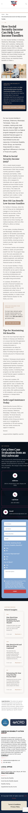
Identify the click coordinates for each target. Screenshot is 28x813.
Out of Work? (8, 562)
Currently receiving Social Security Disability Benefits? (13, 544)
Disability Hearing (5, 783)
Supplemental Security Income (9, 786)
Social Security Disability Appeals (9, 781)
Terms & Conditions (14, 804)
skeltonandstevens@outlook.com (18, 513)
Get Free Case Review (12, 323)
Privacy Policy (22, 581)
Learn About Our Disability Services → (14, 107)
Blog (7, 14)
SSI (5, 22)
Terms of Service (14, 581)
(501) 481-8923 (15, 502)
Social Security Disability (7, 778)
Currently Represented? (12, 554)
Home (3, 14)
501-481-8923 (7, 762)
